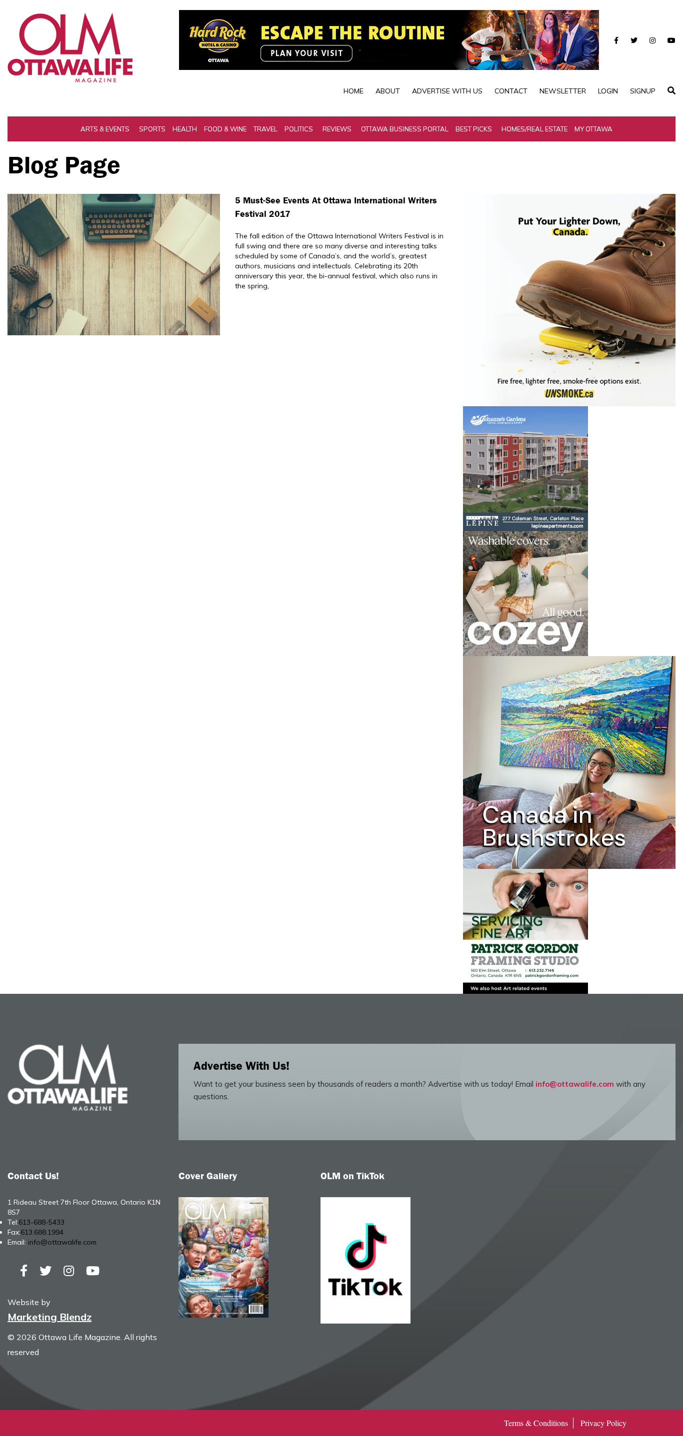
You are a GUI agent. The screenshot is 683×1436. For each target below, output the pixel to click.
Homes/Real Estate (535, 129)
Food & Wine (225, 129)
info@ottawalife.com (575, 1084)
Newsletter (563, 90)
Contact (511, 90)
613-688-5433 (41, 1222)
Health (184, 129)
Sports (152, 129)
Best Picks (474, 129)
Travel (266, 129)
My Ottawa (593, 129)
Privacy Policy (603, 1423)
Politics (298, 129)
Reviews (337, 129)
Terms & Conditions (536, 1423)
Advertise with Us (447, 90)
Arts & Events (105, 129)
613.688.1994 (42, 1232)
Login (608, 90)
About (388, 90)
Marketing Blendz (50, 1317)
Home (354, 90)
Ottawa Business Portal (404, 129)
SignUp (643, 90)
